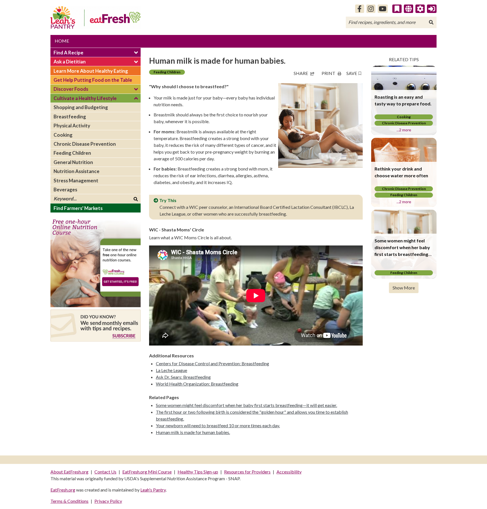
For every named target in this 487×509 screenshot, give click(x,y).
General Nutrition (73, 162)
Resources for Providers (247, 471)
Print (328, 73)
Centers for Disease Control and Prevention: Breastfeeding (212, 363)
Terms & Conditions (69, 501)
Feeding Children (72, 153)
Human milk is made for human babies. (193, 432)
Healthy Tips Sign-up (198, 471)
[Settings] (420, 9)
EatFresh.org (62, 489)
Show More (404, 287)
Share (301, 73)
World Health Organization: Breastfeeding (197, 383)
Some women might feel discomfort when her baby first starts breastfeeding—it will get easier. (246, 405)
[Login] (432, 9)
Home (62, 40)
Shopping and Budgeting (81, 107)
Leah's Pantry (153, 489)
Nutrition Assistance (76, 171)
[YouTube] (383, 9)
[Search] (431, 22)
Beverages (65, 189)
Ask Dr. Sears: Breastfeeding (183, 377)
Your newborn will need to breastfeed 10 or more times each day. (218, 425)
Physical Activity (72, 126)
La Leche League (171, 370)
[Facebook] (359, 9)
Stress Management (76, 180)
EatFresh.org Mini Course (147, 471)
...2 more (404, 129)
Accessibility (289, 471)
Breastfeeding (70, 116)
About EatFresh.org (69, 471)
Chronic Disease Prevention (85, 144)
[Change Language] (408, 9)
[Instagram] (370, 9)
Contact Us (105, 471)
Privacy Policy (108, 501)
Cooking (63, 135)
